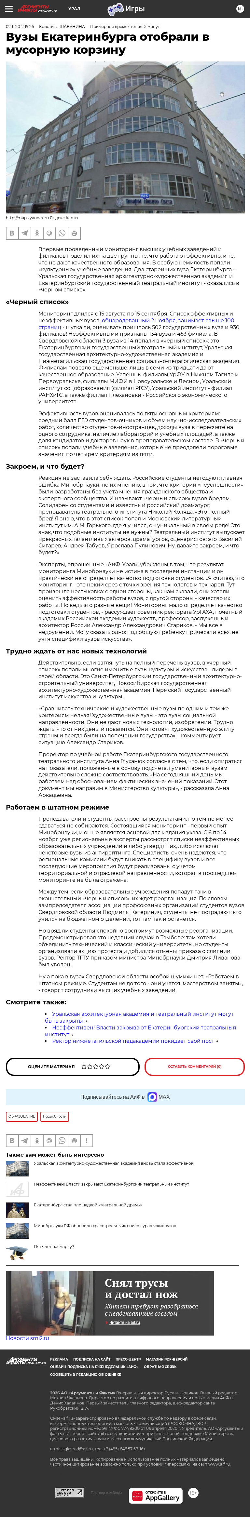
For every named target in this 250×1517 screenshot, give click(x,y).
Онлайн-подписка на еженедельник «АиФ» (94, 1367)
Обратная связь (160, 1367)
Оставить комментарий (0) (195, 1067)
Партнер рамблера (106, 1493)
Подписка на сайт (91, 1359)
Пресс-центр (128, 1359)
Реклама (59, 1359)
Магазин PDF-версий (167, 1359)
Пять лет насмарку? (54, 1246)
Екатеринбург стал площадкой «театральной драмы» (88, 1204)
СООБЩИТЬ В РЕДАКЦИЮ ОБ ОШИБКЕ (85, 1375)
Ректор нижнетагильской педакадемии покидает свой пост (133, 1041)
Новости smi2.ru (27, 1338)
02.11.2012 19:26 (20, 26)
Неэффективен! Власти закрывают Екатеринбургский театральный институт (111, 1184)
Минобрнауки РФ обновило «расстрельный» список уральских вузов (105, 1225)
